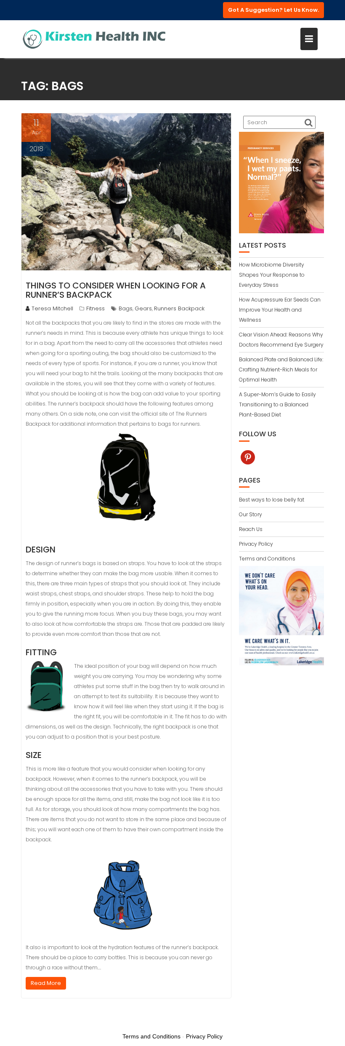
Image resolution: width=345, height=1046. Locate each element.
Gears (143, 308)
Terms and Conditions (267, 558)
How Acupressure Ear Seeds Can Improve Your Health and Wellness (280, 309)
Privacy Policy (256, 543)
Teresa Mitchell (52, 308)
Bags (126, 308)
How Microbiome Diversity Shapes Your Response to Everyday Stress (272, 274)
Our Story (250, 514)
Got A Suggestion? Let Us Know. (273, 10)
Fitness (95, 308)
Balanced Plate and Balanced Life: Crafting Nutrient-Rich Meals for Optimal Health (281, 369)
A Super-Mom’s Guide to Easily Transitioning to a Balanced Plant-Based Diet (277, 404)
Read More (46, 983)
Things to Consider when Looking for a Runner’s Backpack (116, 290)
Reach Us (251, 529)
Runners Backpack (179, 308)
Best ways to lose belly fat (271, 499)
